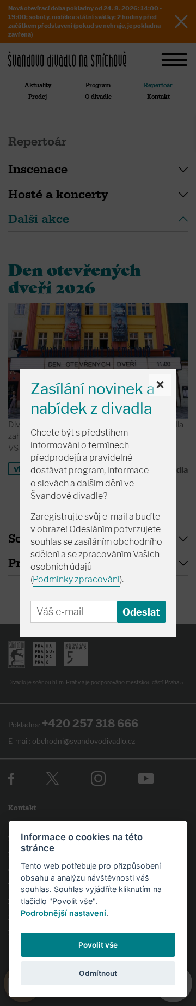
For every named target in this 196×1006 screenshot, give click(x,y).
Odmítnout (98, 973)
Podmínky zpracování (76, 579)
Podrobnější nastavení (63, 913)
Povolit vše (98, 945)
